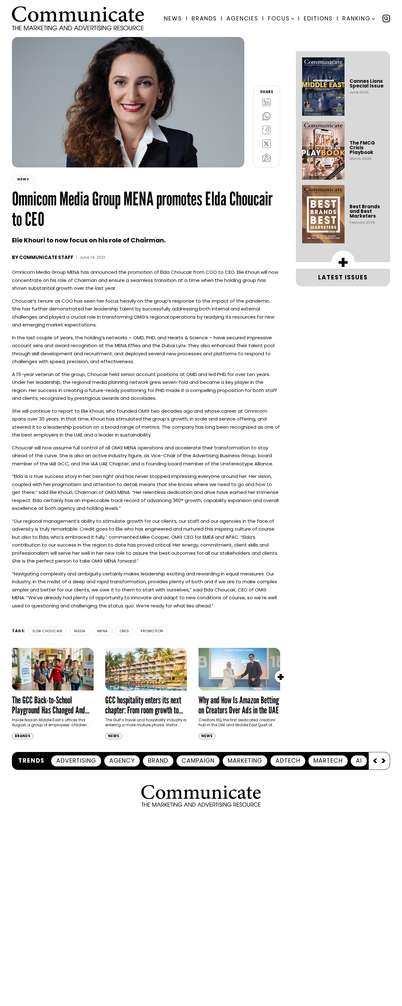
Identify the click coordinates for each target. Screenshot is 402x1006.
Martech (328, 760)
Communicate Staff (46, 257)
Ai (359, 760)
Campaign (198, 760)
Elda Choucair (47, 630)
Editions (318, 18)
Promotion (152, 630)
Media (79, 630)
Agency (122, 760)
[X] (266, 143)
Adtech (287, 760)
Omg (124, 630)
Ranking (356, 18)
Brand (158, 760)
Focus (279, 18)
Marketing (245, 760)
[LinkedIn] (266, 102)
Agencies (242, 18)
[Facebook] (266, 129)
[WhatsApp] (266, 116)
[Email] (266, 157)
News (173, 18)
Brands (204, 18)
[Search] (386, 18)
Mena (102, 630)
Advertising (76, 760)
